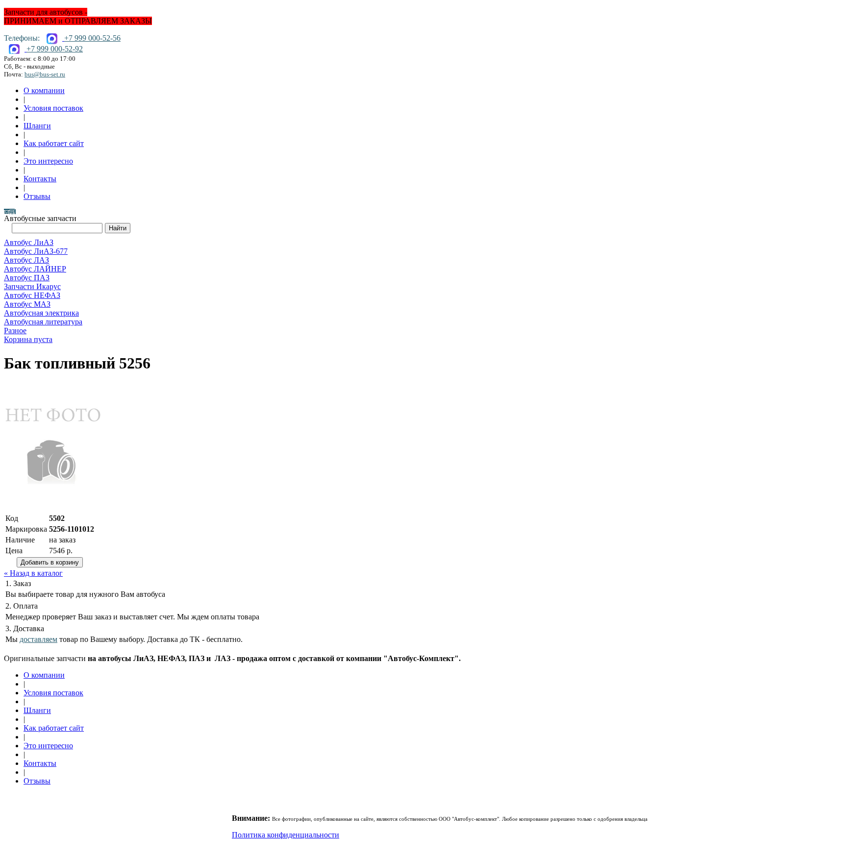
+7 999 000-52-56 (92, 38)
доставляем (38, 639)
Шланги (37, 126)
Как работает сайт (54, 143)
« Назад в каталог (33, 573)
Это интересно (48, 161)
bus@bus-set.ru (45, 74)
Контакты (40, 178)
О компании (44, 90)
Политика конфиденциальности (285, 835)
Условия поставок (53, 108)
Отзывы (37, 196)
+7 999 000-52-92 (54, 49)
